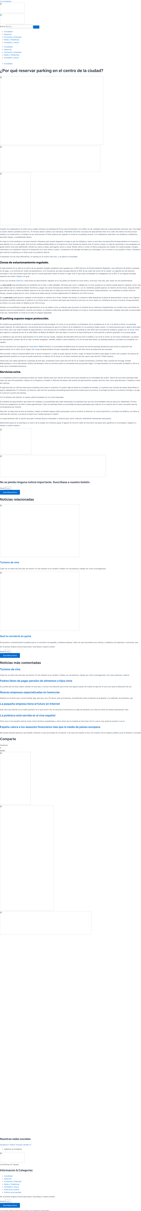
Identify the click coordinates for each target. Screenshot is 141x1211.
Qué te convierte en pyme (15, 636)
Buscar (2, 26)
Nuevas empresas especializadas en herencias (30, 692)
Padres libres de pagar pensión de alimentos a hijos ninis (36, 680)
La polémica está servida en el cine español (27, 715)
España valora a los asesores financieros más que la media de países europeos (50, 727)
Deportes (7, 34)
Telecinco (19, 281)
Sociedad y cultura (11, 42)
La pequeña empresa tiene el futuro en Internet (30, 703)
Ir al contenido (5, 1)
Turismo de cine (9, 562)
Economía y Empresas (12, 37)
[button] (70, 745)
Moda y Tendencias (11, 40)
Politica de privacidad (12, 1192)
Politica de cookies (11, 1189)
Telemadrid (33, 347)
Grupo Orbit (134, 330)
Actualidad (8, 32)
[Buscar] (36, 27)
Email (2, 488)
